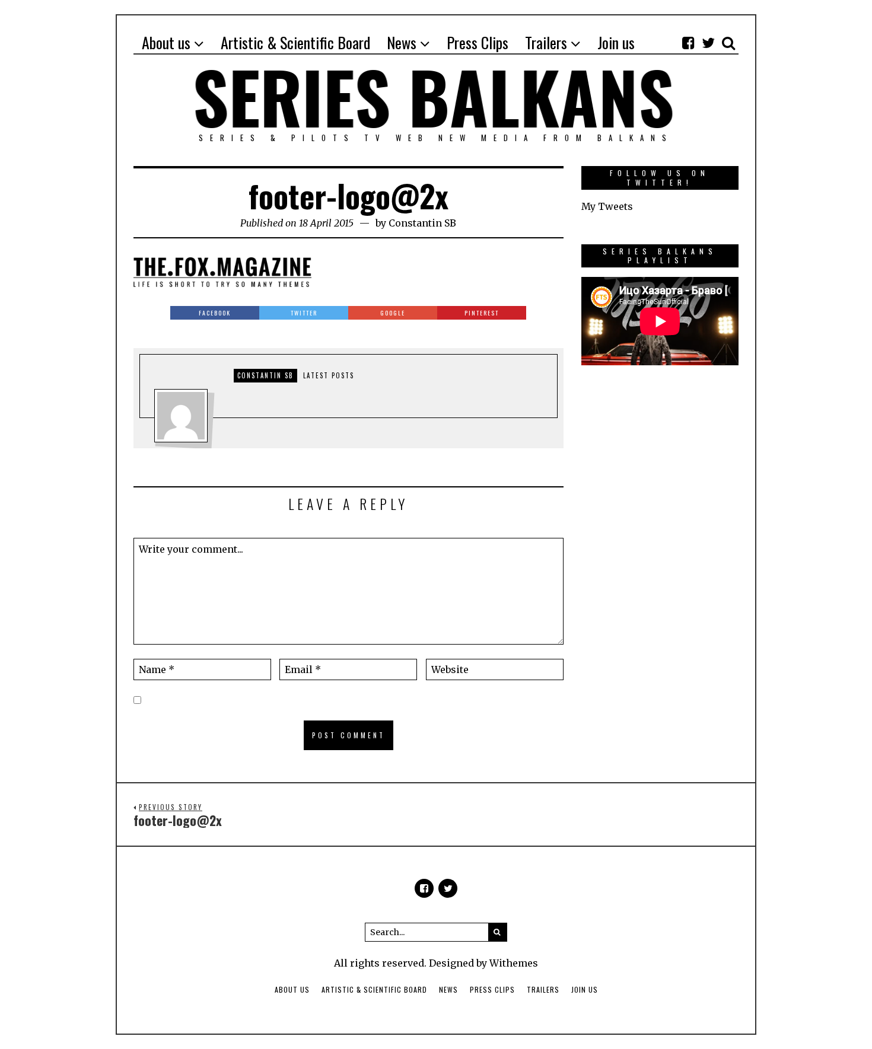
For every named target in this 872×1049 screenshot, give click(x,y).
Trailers (543, 989)
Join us (584, 989)
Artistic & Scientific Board (374, 989)
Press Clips (492, 989)
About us (292, 989)
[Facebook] (688, 43)
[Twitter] (708, 43)
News (448, 989)
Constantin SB (422, 223)
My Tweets (607, 206)
